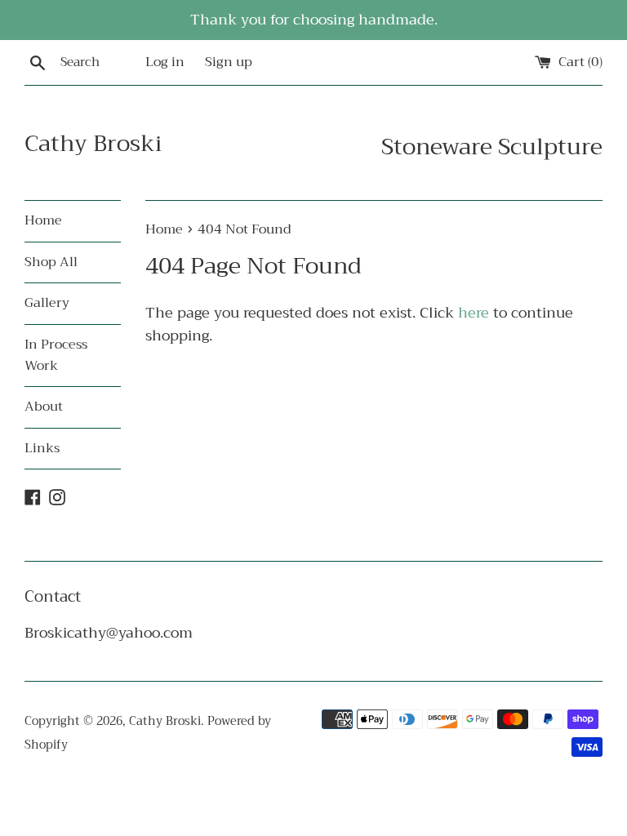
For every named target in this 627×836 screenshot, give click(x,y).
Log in (165, 62)
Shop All (51, 262)
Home (43, 220)
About (43, 406)
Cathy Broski (93, 143)
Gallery (46, 302)
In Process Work (55, 355)
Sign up (228, 62)
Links (42, 448)
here (473, 313)
